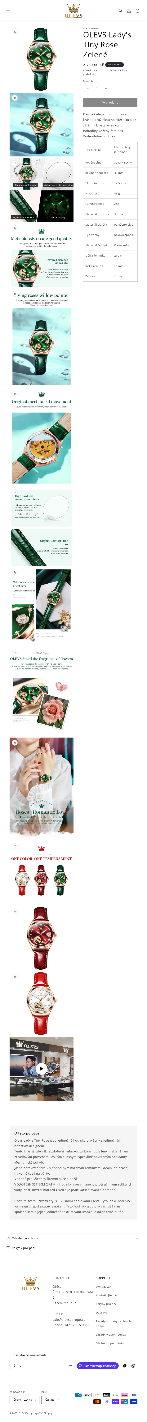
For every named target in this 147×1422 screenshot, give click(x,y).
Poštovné (103, 70)
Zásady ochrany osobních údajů (113, 1323)
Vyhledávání (104, 1286)
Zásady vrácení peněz (111, 1334)
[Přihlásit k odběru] (70, 1365)
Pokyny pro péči (107, 1304)
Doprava (101, 1312)
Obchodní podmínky (110, 1343)
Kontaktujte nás (107, 1295)
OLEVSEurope (26, 1413)
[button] (8, 10)
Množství (88, 81)
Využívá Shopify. (44, 1413)
